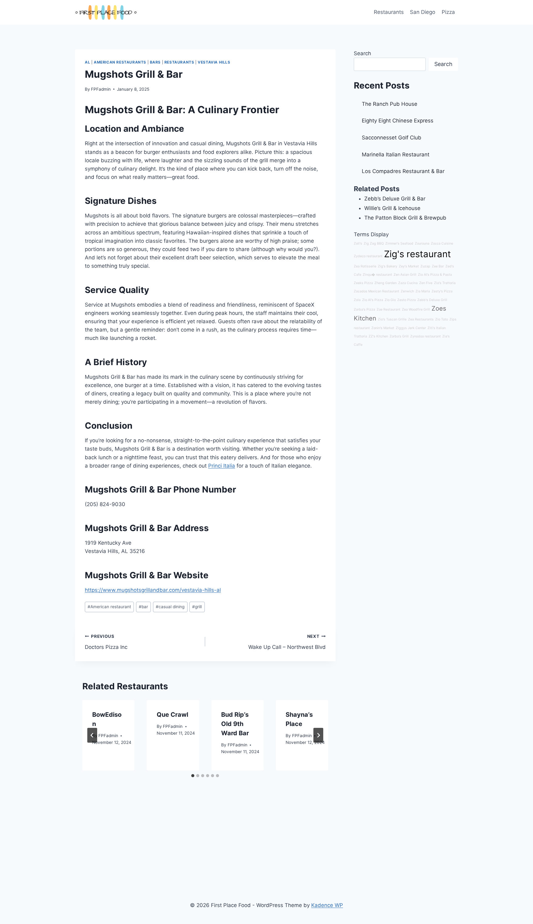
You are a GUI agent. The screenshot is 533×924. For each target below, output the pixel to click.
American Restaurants (120, 62)
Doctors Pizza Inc (106, 642)
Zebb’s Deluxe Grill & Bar (394, 199)
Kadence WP (327, 905)
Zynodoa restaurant (425, 336)
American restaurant (109, 606)
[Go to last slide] (92, 735)
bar (143, 606)
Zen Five (425, 283)
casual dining (170, 606)
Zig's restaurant (417, 254)
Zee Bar (438, 266)
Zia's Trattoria (445, 283)
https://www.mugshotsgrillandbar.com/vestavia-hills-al (153, 590)
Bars (155, 62)
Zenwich (407, 291)
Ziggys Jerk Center (411, 328)
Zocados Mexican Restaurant (376, 291)
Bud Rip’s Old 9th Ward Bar (235, 724)
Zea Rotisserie (365, 266)
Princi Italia (221, 466)
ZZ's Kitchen (378, 336)
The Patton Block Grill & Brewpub (405, 218)
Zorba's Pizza (364, 309)
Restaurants (389, 12)
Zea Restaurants (421, 319)
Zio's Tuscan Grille (392, 319)
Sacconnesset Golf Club (391, 137)
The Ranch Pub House (389, 104)
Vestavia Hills (214, 62)
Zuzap (425, 266)
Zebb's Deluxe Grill (432, 300)
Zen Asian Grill (405, 275)
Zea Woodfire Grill (416, 309)
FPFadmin (101, 89)
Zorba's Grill (399, 336)
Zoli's (358, 243)
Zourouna (422, 243)
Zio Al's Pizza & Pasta (435, 275)
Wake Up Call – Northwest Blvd (286, 642)
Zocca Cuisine (442, 243)
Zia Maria (422, 291)
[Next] (318, 735)
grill (197, 606)
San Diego (422, 12)
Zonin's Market (382, 328)
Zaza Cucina (408, 283)
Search (362, 53)
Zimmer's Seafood (399, 243)
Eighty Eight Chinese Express (397, 121)
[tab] (192, 775)
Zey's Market (409, 266)
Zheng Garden (385, 283)
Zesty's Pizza (442, 291)
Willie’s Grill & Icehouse (392, 208)
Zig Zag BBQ (374, 243)
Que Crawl (172, 714)
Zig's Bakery (387, 266)
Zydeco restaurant (368, 256)
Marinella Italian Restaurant (395, 154)
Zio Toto (441, 319)
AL (87, 62)
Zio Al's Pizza (372, 300)
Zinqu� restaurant (377, 275)
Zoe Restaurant (388, 309)
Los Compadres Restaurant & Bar (403, 171)
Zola (357, 300)
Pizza (448, 12)
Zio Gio (390, 300)
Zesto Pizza (406, 300)
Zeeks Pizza (363, 283)
